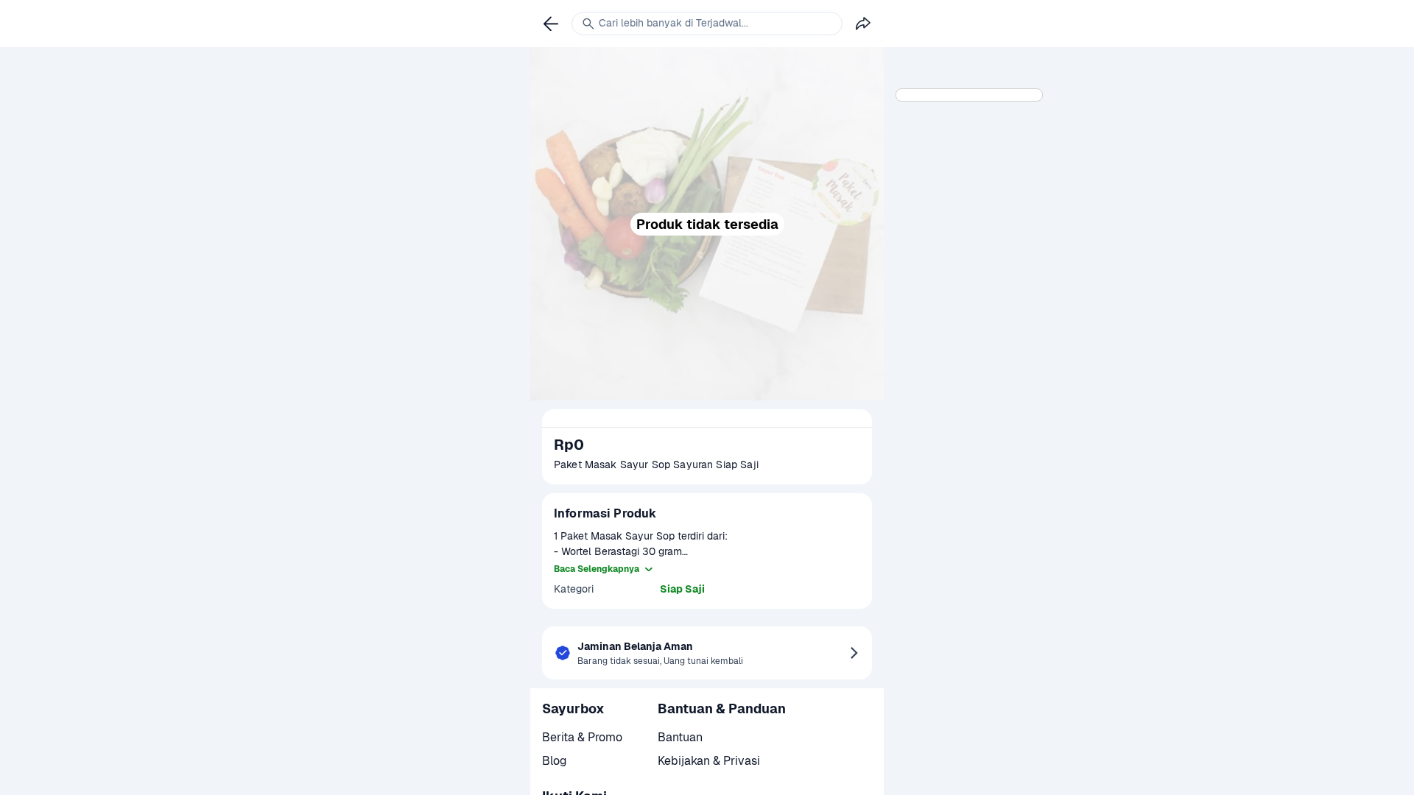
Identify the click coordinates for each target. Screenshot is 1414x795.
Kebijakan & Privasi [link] (709, 760)
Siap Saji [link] (682, 589)
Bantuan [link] (680, 737)
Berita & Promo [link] (582, 737)
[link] (551, 23)
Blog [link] (554, 760)
